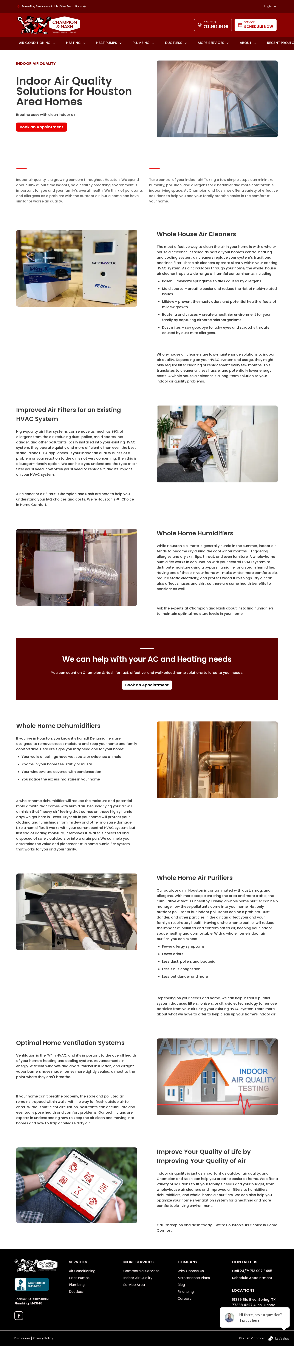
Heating (73, 42)
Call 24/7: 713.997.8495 (252, 1270)
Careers (184, 1298)
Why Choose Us (191, 1270)
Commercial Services (141, 1270)
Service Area (134, 1284)
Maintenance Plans (194, 1277)
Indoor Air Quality (137, 1277)
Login (268, 6)
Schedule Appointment (252, 1277)
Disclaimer (22, 1338)
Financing (186, 1291)
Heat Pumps (106, 42)
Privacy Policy (43, 1338)
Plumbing (141, 42)
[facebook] (18, 1315)
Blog (181, 1284)
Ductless (173, 42)
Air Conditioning (35, 42)
